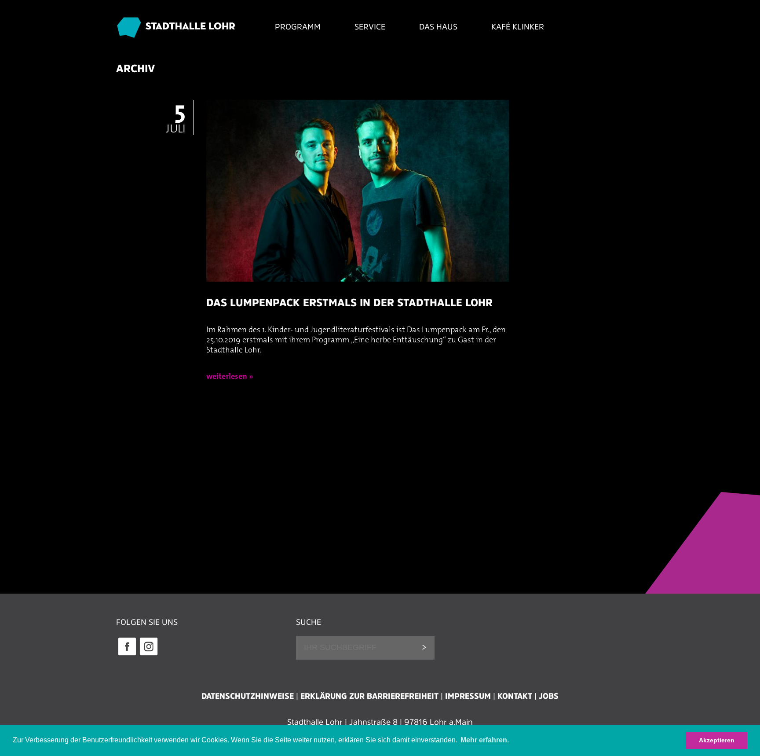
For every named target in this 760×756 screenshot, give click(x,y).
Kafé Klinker (517, 27)
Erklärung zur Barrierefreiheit (369, 696)
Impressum (468, 696)
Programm (298, 27)
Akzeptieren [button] (716, 740)
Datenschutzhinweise (247, 696)
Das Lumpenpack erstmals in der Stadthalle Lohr (349, 302)
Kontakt (514, 696)
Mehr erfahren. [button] (484, 740)
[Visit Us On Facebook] (127, 654)
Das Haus (438, 27)
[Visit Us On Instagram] (148, 654)
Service (369, 27)
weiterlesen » (229, 377)
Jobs (549, 696)
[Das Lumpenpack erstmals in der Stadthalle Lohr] (357, 290)
